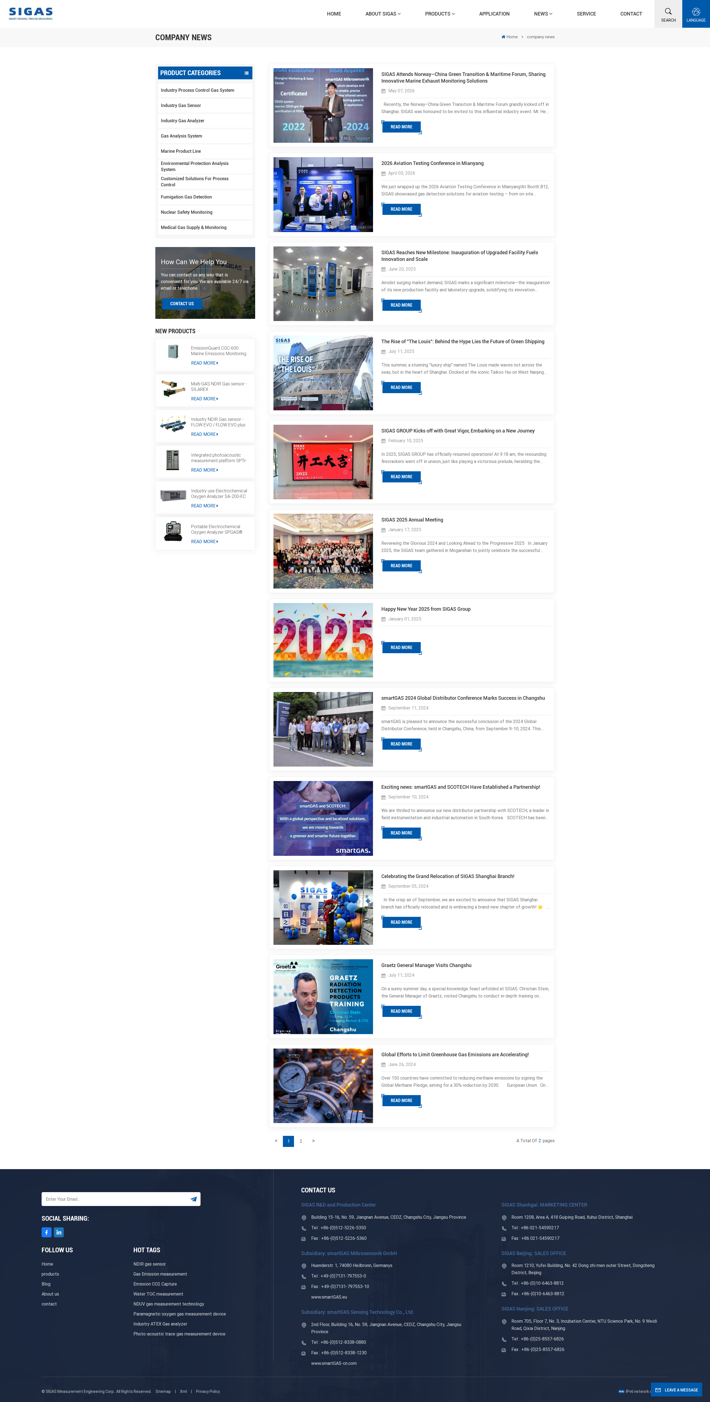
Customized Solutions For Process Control (195, 181)
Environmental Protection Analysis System (195, 166)
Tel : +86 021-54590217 (535, 1227)
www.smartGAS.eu (329, 1297)
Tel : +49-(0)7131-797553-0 (338, 1276)
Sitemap (163, 1391)
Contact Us (182, 303)
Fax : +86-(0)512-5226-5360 (339, 1238)
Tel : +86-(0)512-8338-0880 (338, 1342)
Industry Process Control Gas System (197, 90)
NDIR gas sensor (149, 1264)
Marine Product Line (181, 151)
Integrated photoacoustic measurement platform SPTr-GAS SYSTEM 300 (219, 458)
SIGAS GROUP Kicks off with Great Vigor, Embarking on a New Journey (458, 431)
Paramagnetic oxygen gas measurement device (179, 1314)
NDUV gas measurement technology (168, 1304)
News (541, 14)
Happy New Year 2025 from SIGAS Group (426, 609)
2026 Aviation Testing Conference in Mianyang (432, 163)
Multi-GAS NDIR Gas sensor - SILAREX (219, 386)
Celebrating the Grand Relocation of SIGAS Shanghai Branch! (447, 876)
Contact (631, 14)
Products (437, 14)
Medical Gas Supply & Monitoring (194, 227)
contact (49, 1304)
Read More (203, 363)
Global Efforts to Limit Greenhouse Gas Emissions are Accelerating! (455, 1054)
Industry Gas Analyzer (182, 120)
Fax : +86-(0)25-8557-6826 (537, 1349)
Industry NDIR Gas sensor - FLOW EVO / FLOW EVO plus (218, 422)
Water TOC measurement (158, 1294)
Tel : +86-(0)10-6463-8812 (537, 1283)
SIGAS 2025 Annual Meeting (412, 520)
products (50, 1274)
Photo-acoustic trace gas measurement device (179, 1334)
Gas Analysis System (181, 136)
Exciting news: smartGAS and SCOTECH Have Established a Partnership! (460, 787)
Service (586, 14)
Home (334, 14)
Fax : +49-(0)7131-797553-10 (340, 1286)
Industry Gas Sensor (181, 105)
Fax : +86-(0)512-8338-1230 (339, 1352)
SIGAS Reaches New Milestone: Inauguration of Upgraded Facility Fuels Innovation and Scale (459, 256)
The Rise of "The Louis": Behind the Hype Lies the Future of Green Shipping (462, 341)
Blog (46, 1284)
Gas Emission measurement (160, 1274)
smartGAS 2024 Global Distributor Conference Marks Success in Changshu (463, 698)
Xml (183, 1391)
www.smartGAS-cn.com (334, 1363)
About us (50, 1294)
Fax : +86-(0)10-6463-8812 (537, 1293)
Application (494, 14)
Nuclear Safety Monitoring (186, 212)
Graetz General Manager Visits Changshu (426, 965)
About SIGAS (381, 14)
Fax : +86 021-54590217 (535, 1238)
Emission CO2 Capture (155, 1284)
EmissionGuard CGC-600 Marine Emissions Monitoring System (218, 351)
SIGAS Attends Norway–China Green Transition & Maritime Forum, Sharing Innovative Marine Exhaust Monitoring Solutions (463, 77)
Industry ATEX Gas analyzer (160, 1324)
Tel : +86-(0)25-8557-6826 (537, 1339)
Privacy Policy (208, 1391)
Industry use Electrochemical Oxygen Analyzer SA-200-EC (219, 493)
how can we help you (194, 262)
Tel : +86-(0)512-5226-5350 (338, 1227)
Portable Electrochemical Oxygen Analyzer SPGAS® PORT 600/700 (216, 529)
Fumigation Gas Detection (186, 197)
